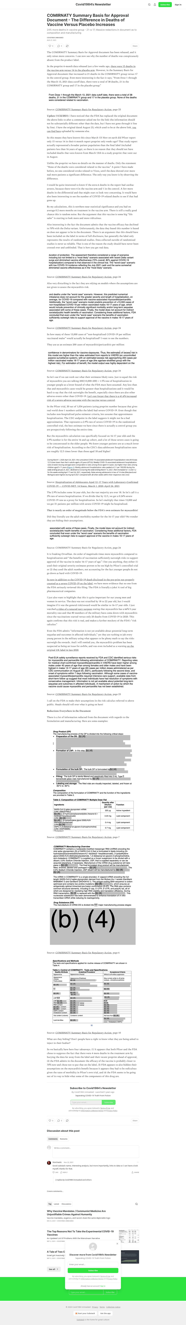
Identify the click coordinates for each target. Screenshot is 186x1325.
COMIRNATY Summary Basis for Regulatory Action (83, 109)
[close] (117, 1244)
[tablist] (58, 1138)
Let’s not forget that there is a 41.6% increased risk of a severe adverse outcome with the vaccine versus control (92, 398)
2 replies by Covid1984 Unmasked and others (73, 1180)
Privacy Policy (112, 1279)
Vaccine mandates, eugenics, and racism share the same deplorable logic (78, 1218)
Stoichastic (57, 1162)
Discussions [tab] (66, 1204)
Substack (80, 1319)
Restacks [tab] (63, 1139)
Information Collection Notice (92, 1279)
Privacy (95, 1307)
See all (52, 1269)
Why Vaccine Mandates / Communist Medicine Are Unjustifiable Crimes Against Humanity (76, 1213)
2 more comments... (55, 1191)
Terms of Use (105, 1276)
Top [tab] (49, 1204)
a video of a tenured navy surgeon (74, 609)
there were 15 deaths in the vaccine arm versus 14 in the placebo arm (91, 68)
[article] (93, 1218)
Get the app (105, 1313)
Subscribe (165, 4)
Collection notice (113, 1307)
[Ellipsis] (138, 1162)
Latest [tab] (56, 1204)
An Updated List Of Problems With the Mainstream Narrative (73, 1238)
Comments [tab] (52, 1139)
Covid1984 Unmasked (55, 38)
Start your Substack (86, 1313)
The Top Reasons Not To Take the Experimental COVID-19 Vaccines (80, 1233)
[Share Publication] (154, 4)
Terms (102, 1307)
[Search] (149, 4)
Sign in (178, 4)
